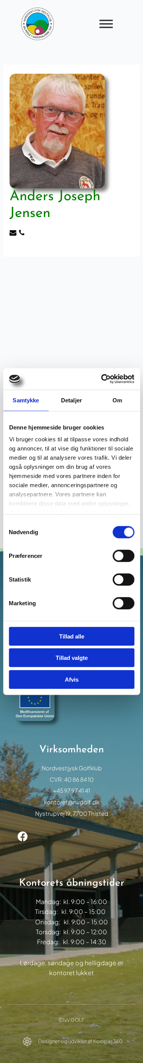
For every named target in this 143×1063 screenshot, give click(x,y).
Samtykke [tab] (26, 400)
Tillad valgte (72, 658)
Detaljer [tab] (71, 400)
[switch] (123, 555)
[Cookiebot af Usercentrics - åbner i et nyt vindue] (101, 379)
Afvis (72, 679)
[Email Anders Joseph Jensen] (14, 234)
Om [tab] (117, 400)
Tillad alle (71, 636)
